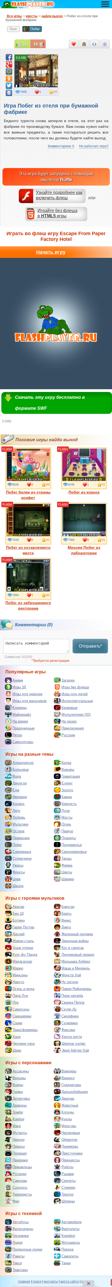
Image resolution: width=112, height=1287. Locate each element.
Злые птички (23, 948)
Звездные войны (75, 941)
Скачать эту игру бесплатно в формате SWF (50, 403)
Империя (20, 797)
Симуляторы (23, 742)
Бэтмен (19, 920)
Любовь (19, 817)
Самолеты (69, 1256)
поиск (37, 1281)
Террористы (22, 1194)
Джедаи (67, 1098)
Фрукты (19, 872)
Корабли (68, 1236)
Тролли (67, 1194)
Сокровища (22, 852)
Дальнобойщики (74, 1092)
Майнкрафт (22, 714)
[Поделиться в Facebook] (9, 57)
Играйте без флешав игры (57, 213)
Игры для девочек (27, 694)
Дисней (18, 934)
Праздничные (24, 728)
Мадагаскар (22, 961)
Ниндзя (18, 1140)
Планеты (68, 838)
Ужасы (18, 865)
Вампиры (68, 1071)
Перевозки (21, 838)
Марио (18, 968)
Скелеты (68, 1181)
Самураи (20, 1181)
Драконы (20, 1105)
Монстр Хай (71, 975)
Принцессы (70, 1160)
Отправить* (90, 646)
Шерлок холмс (73, 1043)
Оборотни (69, 1140)
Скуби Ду (69, 1009)
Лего (16, 811)
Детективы (21, 1098)
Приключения (72, 728)
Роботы (67, 1167)
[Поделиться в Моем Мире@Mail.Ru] (9, 71)
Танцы (66, 858)
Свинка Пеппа (72, 1002)
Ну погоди (69, 982)
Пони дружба (72, 996)
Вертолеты (70, 1229)
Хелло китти (71, 1037)
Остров (18, 831)
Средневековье (74, 852)
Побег (35, 29)
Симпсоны (21, 1009)
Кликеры (20, 708)
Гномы (18, 1092)
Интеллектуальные (77, 701)
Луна (65, 811)
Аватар (18, 907)
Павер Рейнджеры (76, 989)
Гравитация (70, 776)
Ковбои (18, 1119)
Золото (67, 790)
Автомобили (71, 1222)
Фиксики (68, 1030)
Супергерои (22, 858)
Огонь (66, 824)
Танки (66, 1263)
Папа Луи (20, 996)
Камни (66, 797)
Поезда (67, 1249)
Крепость (69, 804)
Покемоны (69, 1146)
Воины (18, 1085)
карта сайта (69, 1281)
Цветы (66, 872)
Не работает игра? (93, 146)
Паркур (67, 831)
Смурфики (70, 1016)
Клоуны (67, 1112)
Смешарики (22, 1016)
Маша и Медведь (75, 968)
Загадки (67, 680)
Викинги (67, 1078)
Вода (17, 776)
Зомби (18, 1112)
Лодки (18, 1242)
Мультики (20, 824)
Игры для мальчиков (29, 701)
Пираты (19, 1146)
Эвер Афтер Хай (75, 1050)
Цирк (17, 879)
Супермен (69, 1023)
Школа (18, 886)
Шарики (67, 879)
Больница (21, 769)
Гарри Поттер (23, 927)
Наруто (18, 982)
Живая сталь (23, 941)
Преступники (71, 1153)
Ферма (66, 865)
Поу (16, 1002)
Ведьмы (19, 1078)
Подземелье (71, 845)
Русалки (19, 1174)
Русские (68, 735)
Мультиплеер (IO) (76, 714)
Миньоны (20, 975)
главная (24, 1281)
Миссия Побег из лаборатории (84, 550)
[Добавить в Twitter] (9, 85)
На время (20, 721)
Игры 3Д (19, 687)
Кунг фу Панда (25, 955)
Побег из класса (84, 492)
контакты (51, 1281)
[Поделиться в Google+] (9, 64)
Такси (17, 1263)
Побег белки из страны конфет (28, 495)
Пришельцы (22, 1167)
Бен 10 (18, 913)
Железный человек (77, 934)
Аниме (18, 680)
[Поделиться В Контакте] (9, 93)
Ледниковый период (77, 955)
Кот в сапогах (72, 948)
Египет (67, 783)
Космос (19, 804)
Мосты (66, 817)
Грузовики (21, 1236)
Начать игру (51, 252)
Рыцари (67, 1174)
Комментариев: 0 (61, 146)
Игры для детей (74, 694)
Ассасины (21, 1071)
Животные (69, 1105)
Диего (66, 927)
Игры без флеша (75, 687)
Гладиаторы (71, 1085)
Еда (16, 790)
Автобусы (21, 1222)
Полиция (20, 1153)
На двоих (69, 721)
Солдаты (20, 1187)
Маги (17, 1126)
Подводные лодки (27, 1249)
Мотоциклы (70, 1242)
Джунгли (20, 783)
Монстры (68, 1126)
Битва (66, 763)
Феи (16, 1201)
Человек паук (24, 1043)
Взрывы (67, 769)
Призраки (20, 1160)
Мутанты (20, 1133)
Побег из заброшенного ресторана (28, 605)
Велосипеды (23, 1229)
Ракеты (18, 1256)
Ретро (17, 735)
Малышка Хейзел (75, 961)
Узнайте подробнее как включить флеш (59, 195)
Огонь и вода (23, 989)
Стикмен (68, 1187)
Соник (17, 1023)
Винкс (66, 920)
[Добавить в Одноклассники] (9, 78)
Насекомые (70, 1133)
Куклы (66, 1119)
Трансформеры (25, 1030)
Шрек (17, 1050)
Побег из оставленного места (28, 550)
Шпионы (68, 1201)
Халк (17, 1037)
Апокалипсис (23, 763)
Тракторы (20, 1270)
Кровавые (69, 708)
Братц (66, 913)
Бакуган (67, 907)
